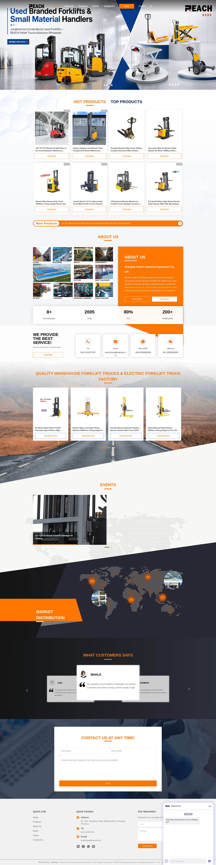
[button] (26, 690)
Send (108, 783)
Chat (126, 6)
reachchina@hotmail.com (91, 840)
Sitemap (54, 862)
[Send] (210, 861)
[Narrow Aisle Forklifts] (108, 45)
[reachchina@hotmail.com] (93, 847)
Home (57, 6)
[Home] (36, 6)
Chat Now (51, 156)
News (35, 831)
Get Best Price (50, 436)
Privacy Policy (43, 862)
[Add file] (166, 861)
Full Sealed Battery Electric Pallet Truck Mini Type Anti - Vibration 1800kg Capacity (97, 223)
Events (95, 6)
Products (83, 6)
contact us (147, 846)
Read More (137, 299)
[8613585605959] (88, 847)
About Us (69, 6)
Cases (36, 835)
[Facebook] (83, 847)
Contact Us (109, 6)
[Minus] (209, 806)
